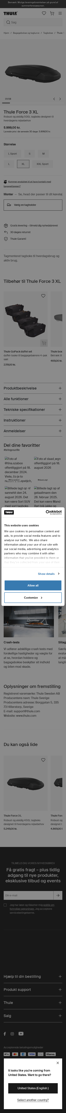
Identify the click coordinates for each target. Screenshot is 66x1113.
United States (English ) (33, 1088)
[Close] (58, 1063)
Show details (46, 573)
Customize (31, 597)
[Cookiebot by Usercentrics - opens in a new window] (46, 512)
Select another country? (33, 1100)
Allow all (32, 585)
